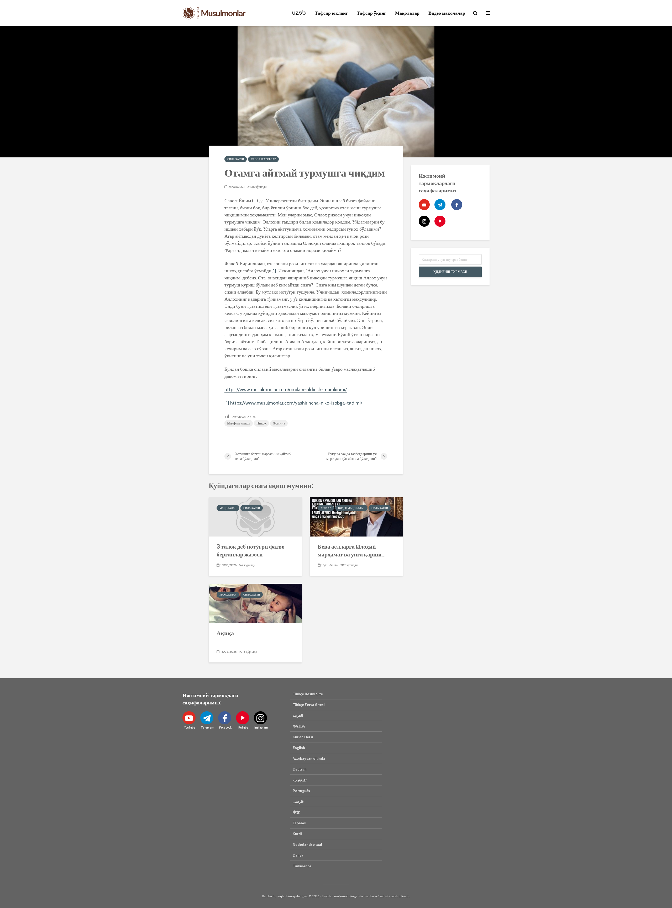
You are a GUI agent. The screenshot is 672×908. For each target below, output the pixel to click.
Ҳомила (279, 423)
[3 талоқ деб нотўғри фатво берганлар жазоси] (255, 516)
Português (301, 790)
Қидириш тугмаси (450, 272)
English (299, 747)
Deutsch (300, 769)
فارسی (298, 801)
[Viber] (439, 221)
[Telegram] (439, 204)
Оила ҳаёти (235, 159)
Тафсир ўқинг (371, 13)
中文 (296, 812)
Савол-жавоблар (263, 159)
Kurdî (297, 833)
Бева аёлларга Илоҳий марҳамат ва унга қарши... (352, 550)
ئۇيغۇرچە (300, 780)
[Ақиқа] (255, 603)
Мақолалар (407, 13)
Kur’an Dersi (303, 737)
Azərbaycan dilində (309, 758)
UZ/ (299, 13)
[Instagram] (424, 221)
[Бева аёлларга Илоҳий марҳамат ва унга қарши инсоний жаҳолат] (356, 516)
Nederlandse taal (307, 844)
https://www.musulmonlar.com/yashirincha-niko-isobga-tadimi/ (296, 403)
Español (299, 823)
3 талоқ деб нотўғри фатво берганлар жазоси (251, 550)
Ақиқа (225, 632)
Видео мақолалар (446, 13)
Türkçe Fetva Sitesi (309, 704)
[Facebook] (456, 204)
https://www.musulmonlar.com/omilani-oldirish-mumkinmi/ (285, 389)
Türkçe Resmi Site (308, 694)
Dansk (298, 855)
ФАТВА (299, 726)
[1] (273, 271)
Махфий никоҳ (238, 423)
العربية (298, 715)
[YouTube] (424, 204)
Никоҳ (261, 423)
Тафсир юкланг (331, 13)
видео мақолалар (351, 508)
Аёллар (326, 508)
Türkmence (302, 866)
